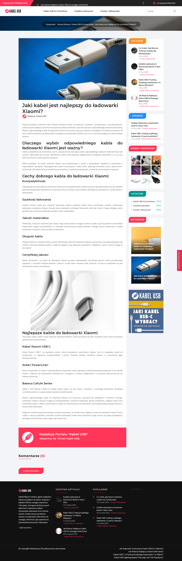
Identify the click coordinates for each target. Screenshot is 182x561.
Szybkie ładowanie (83, 11)
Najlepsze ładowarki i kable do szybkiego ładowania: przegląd (144, 246)
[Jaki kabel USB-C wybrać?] (146, 311)
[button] (143, 3)
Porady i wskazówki (109, 11)
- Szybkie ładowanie (146, 75)
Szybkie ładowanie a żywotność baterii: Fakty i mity (149, 66)
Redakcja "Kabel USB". (37, 116)
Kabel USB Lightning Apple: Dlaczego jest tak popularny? (138, 557)
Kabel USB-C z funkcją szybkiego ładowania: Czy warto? (138, 554)
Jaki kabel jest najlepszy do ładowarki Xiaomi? (115, 24)
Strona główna (63, 24)
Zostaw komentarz (31, 471)
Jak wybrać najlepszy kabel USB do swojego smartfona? (64, 3)
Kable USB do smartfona (55, 11)
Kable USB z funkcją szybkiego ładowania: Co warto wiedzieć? (149, 82)
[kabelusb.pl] (175, 11)
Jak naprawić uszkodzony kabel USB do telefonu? (141, 548)
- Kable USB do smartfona (149, 90)
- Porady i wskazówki (147, 59)
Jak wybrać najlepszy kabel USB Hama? (145, 551)
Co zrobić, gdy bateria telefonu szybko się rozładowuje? (148, 51)
